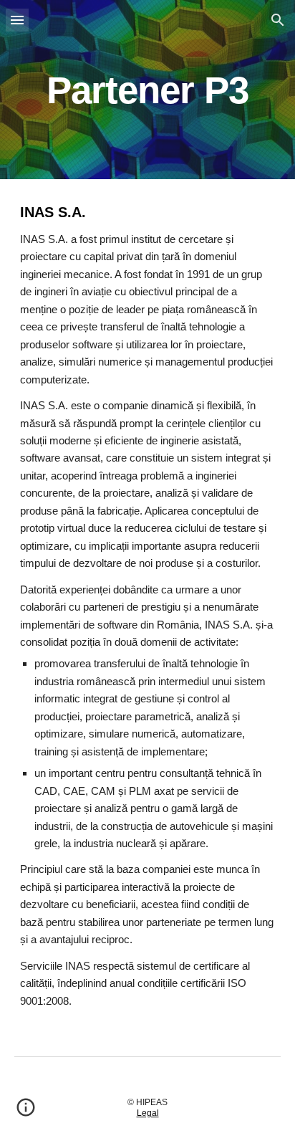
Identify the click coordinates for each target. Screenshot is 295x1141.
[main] (147, 90)
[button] (17, 19)
